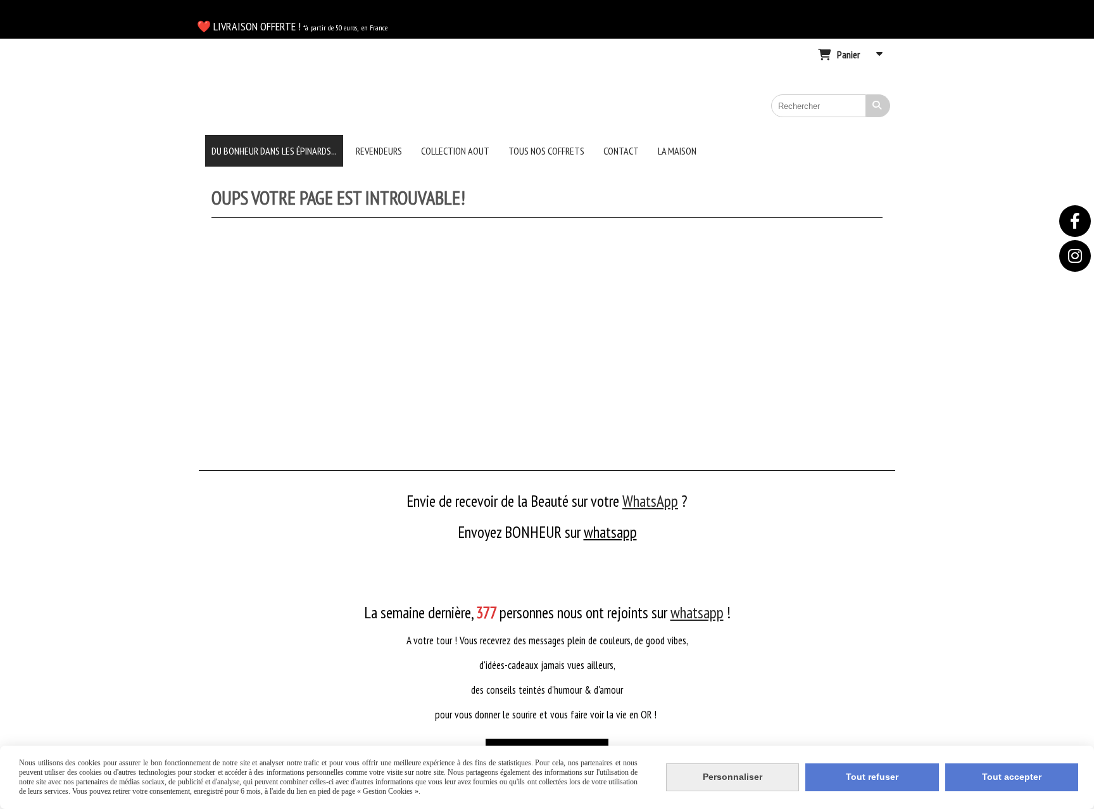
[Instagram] (1075, 256)
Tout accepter (1011, 777)
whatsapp (610, 532)
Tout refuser (872, 777)
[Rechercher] (878, 105)
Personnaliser (732, 777)
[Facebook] (1075, 221)
